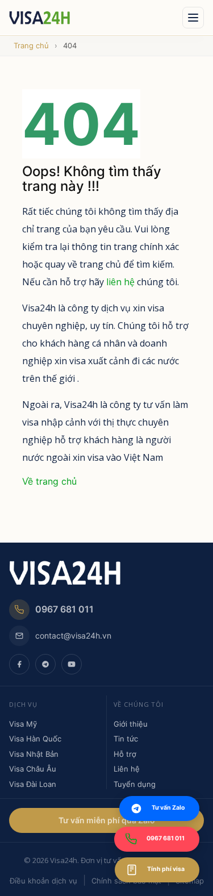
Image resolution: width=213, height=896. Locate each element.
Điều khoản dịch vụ (43, 880)
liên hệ (120, 282)
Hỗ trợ (125, 754)
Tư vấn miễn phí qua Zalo (107, 820)
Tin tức (126, 738)
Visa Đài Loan (32, 784)
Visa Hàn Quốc (35, 738)
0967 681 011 (64, 609)
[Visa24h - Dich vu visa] (92, 17)
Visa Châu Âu (32, 768)
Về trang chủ (49, 481)
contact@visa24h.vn (73, 635)
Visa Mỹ (23, 723)
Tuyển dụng (135, 784)
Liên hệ (127, 768)
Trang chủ (31, 45)
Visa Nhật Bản (34, 754)
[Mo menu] (193, 17)
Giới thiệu (131, 723)
